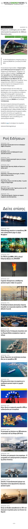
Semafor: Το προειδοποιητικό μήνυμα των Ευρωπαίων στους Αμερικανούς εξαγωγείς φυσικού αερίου (13, 484)
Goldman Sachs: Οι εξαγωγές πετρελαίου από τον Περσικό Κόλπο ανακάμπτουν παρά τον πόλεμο (14, 333)
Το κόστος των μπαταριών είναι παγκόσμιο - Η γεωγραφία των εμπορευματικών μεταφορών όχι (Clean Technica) (14, 458)
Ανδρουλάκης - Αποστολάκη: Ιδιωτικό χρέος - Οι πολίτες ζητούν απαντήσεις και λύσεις (13, 174)
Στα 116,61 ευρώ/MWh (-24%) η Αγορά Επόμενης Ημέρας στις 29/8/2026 (12, 258)
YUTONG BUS (24, 37)
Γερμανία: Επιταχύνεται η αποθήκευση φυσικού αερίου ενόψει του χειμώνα (12, 282)
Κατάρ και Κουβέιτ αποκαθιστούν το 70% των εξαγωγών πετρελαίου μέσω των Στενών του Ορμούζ (14, 510)
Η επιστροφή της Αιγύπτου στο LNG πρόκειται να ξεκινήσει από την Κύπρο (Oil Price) (14, 432)
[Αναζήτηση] (26, 3)
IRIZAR (25, 39)
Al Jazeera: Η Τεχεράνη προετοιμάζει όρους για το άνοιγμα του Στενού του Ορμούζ (13, 160)
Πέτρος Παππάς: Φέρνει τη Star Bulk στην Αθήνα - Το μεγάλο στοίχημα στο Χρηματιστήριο (14, 181)
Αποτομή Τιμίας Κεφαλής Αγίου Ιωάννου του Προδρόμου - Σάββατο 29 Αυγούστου (13, 145)
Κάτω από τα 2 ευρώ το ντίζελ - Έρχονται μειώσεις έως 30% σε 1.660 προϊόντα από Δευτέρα (14, 189)
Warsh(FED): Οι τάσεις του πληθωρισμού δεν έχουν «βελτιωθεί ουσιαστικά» (12, 152)
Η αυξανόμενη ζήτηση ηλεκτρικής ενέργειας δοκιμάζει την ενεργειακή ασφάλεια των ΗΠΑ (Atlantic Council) (14, 307)
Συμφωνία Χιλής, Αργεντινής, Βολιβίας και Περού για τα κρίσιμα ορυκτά (13, 167)
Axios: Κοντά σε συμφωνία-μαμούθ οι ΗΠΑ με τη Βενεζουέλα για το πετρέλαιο (14, 408)
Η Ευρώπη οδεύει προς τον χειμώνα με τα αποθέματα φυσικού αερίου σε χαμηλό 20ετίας (13, 383)
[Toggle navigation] (2, 3)
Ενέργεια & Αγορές (7, 27)
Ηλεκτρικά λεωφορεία (9, 37)
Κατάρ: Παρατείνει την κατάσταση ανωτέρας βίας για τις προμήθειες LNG (13, 358)
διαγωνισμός (18, 37)
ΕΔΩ (7, 123)
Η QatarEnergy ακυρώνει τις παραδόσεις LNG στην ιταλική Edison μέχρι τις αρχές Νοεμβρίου (13, 233)
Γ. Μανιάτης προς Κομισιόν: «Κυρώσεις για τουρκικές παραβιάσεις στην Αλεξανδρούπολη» (12, 196)
